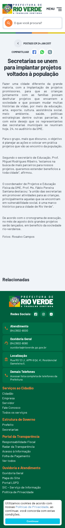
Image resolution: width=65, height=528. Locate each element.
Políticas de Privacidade (32, 507)
